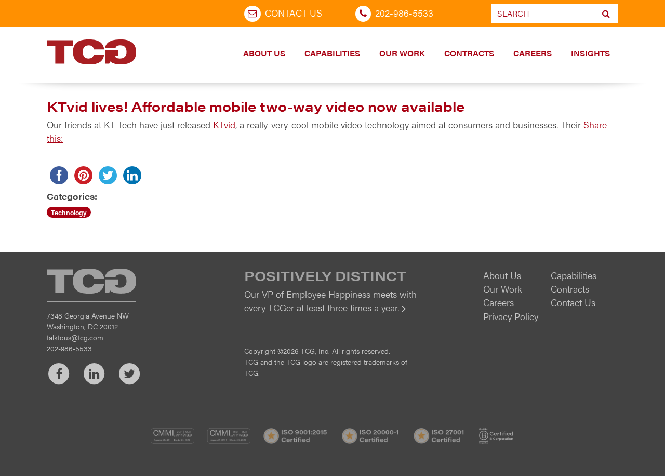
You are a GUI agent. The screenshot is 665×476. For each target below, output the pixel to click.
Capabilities (332, 53)
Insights (590, 53)
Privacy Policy (510, 316)
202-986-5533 (404, 12)
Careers (532, 53)
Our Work (402, 53)
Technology (69, 212)
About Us (264, 53)
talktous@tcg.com (75, 337)
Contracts (469, 53)
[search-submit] (606, 13)
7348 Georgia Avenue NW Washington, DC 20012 (88, 321)
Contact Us (293, 12)
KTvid (224, 124)
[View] (332, 314)
